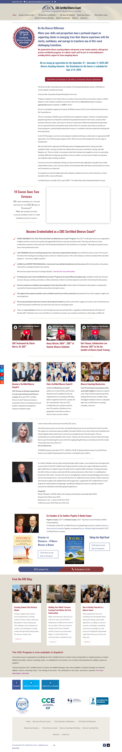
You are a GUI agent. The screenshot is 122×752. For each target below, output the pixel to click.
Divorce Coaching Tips (63, 18)
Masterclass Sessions (83, 15)
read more (18, 639)
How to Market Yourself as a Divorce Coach (93, 608)
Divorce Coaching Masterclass (93, 383)
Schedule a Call (82, 569)
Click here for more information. (64, 271)
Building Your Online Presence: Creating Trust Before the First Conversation (59, 610)
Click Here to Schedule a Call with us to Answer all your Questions (74, 79)
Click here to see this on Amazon (46, 554)
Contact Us (83, 18)
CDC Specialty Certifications (47, 15)
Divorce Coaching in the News (44, 18)
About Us (75, 18)
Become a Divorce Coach (26, 15)
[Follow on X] (108, 745)
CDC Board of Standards (67, 15)
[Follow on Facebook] (104, 745)
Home (14, 15)
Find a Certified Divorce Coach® (60, 383)
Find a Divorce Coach (100, 15)
